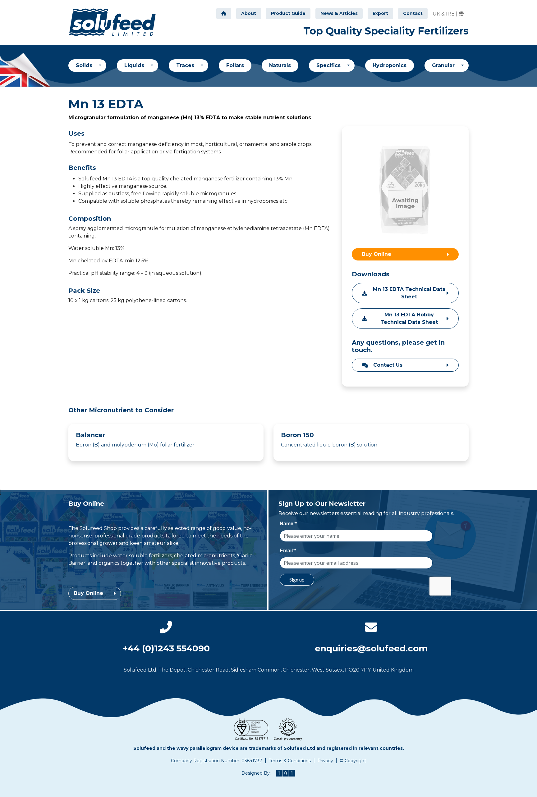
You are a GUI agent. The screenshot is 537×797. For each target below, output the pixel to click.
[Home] (223, 13)
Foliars (235, 65)
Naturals (280, 65)
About (248, 13)
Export (380, 13)
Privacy (325, 760)
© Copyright (353, 760)
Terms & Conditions (290, 760)
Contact (413, 13)
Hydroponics (389, 65)
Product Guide (288, 13)
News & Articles (339, 13)
